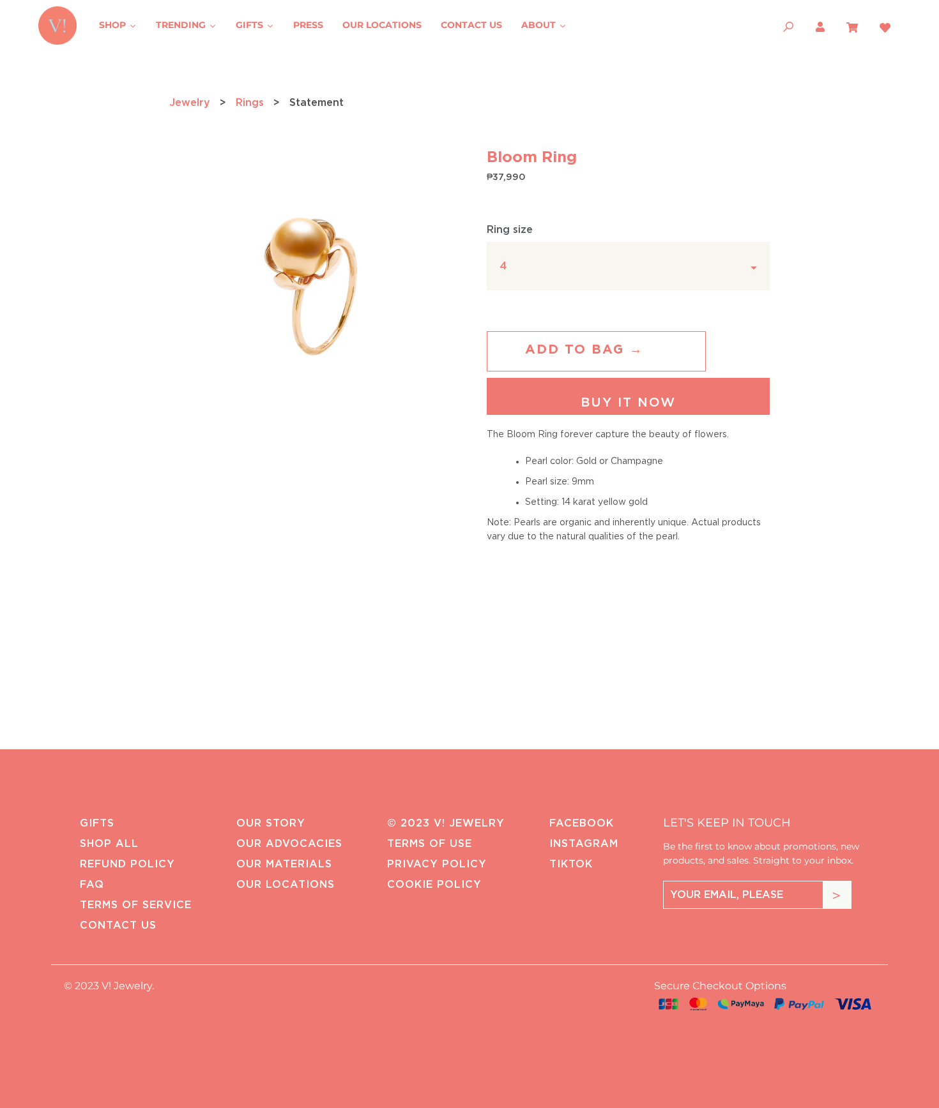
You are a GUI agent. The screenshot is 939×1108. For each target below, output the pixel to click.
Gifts (97, 823)
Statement (316, 103)
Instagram (583, 844)
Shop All (109, 844)
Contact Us (118, 925)
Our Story (270, 823)
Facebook (581, 823)
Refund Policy (127, 864)
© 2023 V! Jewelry (446, 823)
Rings (250, 103)
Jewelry (189, 103)
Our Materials (284, 864)
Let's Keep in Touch (727, 823)
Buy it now (628, 402)
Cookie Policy (434, 885)
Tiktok (571, 864)
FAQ (92, 885)
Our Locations (285, 885)
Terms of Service (136, 905)
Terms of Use (429, 844)
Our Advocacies (289, 844)
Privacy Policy (437, 864)
